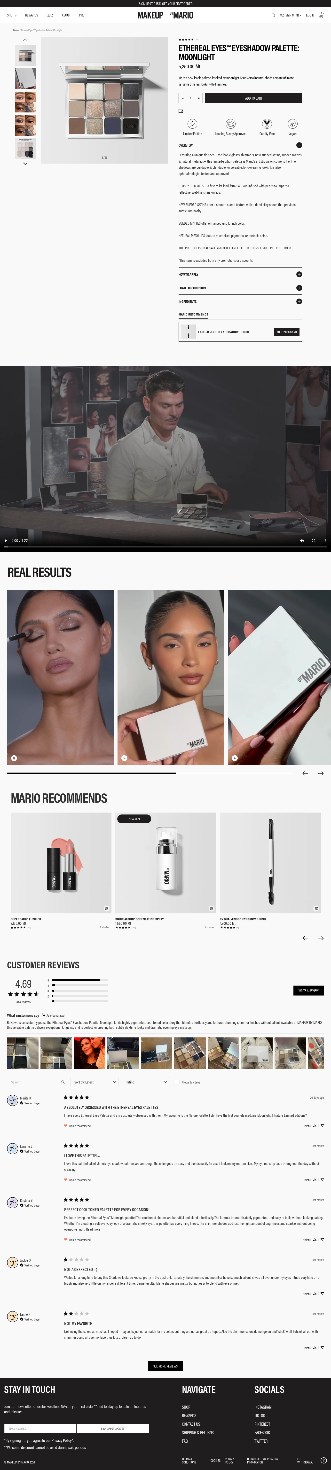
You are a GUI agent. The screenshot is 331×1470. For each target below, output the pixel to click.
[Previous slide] (305, 773)
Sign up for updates (112, 1428)
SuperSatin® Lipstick (26, 919)
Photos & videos (190, 1082)
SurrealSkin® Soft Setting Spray (139, 919)
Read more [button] (93, 1229)
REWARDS (31, 15)
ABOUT (66, 15)
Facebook (262, 1432)
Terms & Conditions (189, 1460)
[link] (188, 39)
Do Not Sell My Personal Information (263, 1460)
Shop (186, 1407)
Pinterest (262, 1424)
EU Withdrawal (305, 1460)
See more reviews (165, 1366)
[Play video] (124, 758)
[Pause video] (14, 758)
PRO (82, 15)
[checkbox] (197, 1082)
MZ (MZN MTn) (289, 15)
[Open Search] (273, 15)
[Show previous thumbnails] (25, 39)
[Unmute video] (22, 758)
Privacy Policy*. (63, 1440)
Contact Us (191, 1424)
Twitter (261, 1441)
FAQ (185, 1441)
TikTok (259, 1415)
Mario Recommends (193, 314)
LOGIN (310, 15)
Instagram (263, 1407)
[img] (53, 1015)
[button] (107, 908)
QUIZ (50, 15)
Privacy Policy (230, 1460)
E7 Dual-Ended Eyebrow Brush (243, 919)
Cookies (216, 1460)
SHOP (11, 15)
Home (16, 30)
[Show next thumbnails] (25, 163)
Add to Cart (253, 98)
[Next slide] (321, 773)
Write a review (309, 990)
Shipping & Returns (198, 1432)
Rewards (189, 1415)
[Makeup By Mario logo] (165, 15)
